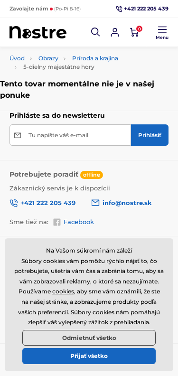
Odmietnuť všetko (89, 337)
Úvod (17, 58)
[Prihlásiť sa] (114, 32)
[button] (95, 32)
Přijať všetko (89, 355)
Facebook (79, 222)
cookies (63, 291)
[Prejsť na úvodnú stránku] (37, 32)
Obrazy (48, 58)
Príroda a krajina (95, 58)
